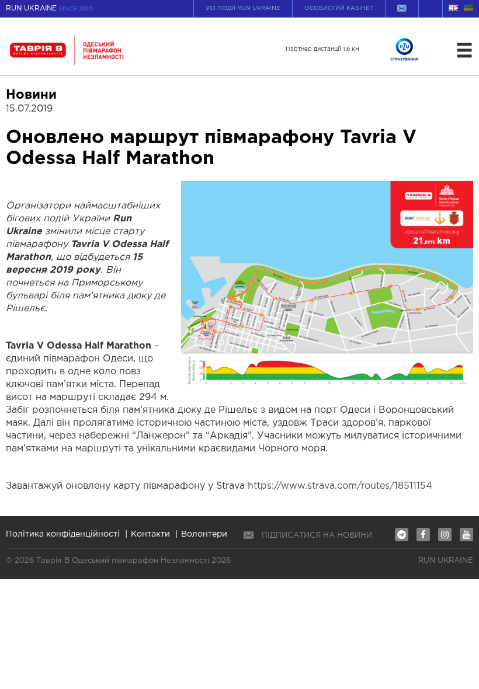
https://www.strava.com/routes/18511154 (340, 486)
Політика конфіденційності (63, 534)
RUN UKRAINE (49, 8)
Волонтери (204, 534)
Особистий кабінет (338, 8)
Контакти (150, 534)
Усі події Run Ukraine (243, 8)
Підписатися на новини (316, 536)
